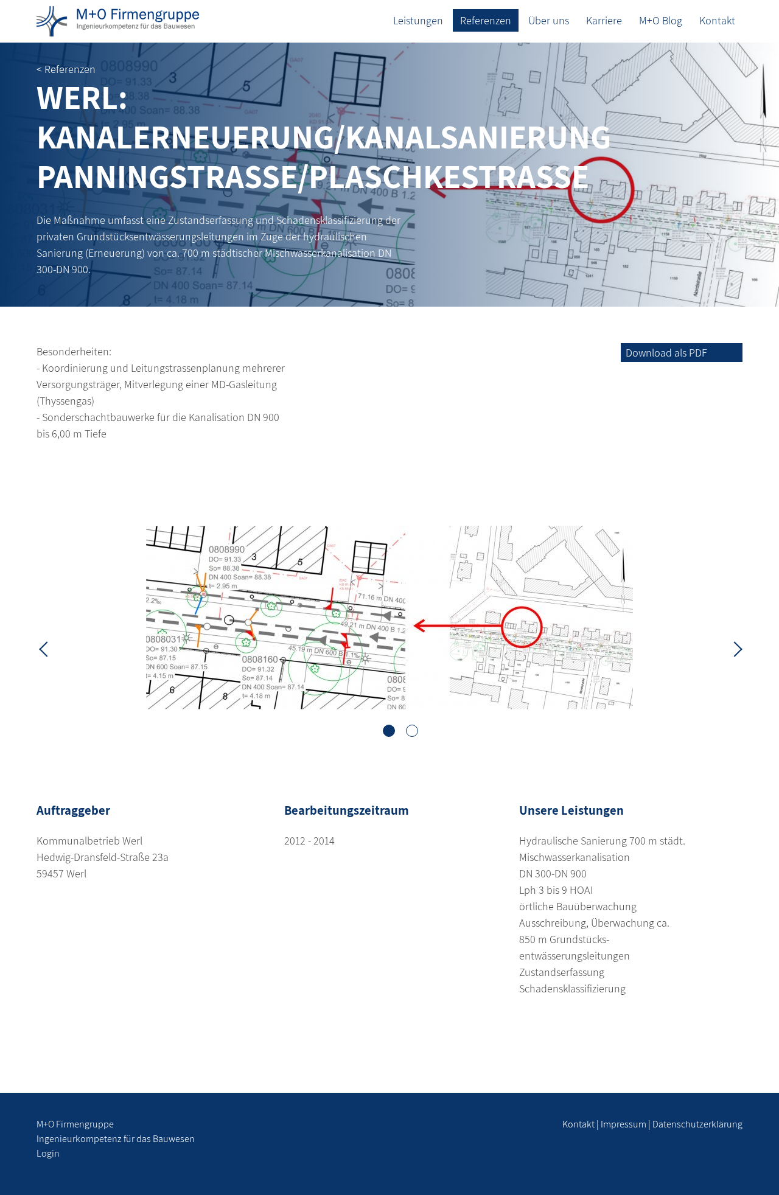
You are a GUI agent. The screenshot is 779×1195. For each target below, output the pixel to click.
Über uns (548, 20)
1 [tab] (389, 731)
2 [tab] (412, 731)
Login (48, 1153)
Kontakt (717, 20)
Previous (46, 648)
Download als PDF (666, 353)
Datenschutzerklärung (697, 1124)
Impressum (623, 1124)
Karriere (604, 20)
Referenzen (485, 20)
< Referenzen (66, 69)
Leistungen (418, 20)
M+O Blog (660, 20)
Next (733, 648)
